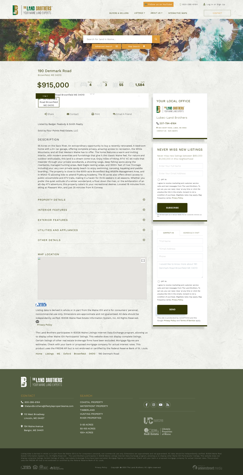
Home (39, 353)
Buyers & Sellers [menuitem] (118, 13)
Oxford (67, 353)
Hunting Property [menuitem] (91, 414)
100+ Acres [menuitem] (86, 432)
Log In (210, 4)
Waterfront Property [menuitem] (94, 406)
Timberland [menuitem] (87, 410)
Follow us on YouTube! (160, 4)
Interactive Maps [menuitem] (177, 13)
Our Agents (172, 131)
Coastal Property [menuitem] (91, 402)
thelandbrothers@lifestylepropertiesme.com (48, 406)
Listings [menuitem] (138, 13)
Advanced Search (103, 46)
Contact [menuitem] (217, 13)
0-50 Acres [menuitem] (86, 424)
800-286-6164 (190, 4)
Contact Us (161, 131)
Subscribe (172, 207)
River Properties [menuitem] (90, 418)
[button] (156, 39)
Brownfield (80, 353)
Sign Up (221, 4)
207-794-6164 (167, 123)
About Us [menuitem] (156, 13)
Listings (49, 353)
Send (172, 309)
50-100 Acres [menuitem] (87, 428)
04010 (92, 353)
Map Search (134, 46)
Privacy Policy (44, 324)
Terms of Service (187, 320)
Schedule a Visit (191, 233)
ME (58, 353)
